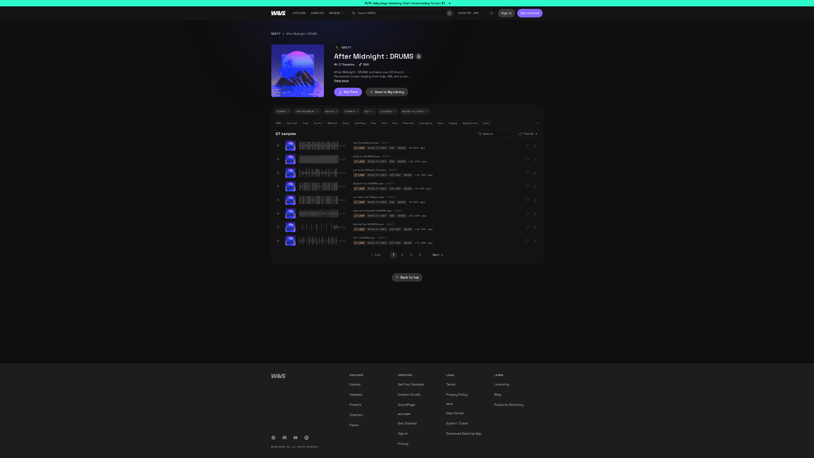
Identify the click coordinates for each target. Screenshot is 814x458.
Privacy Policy (457, 395)
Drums (318, 123)
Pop (373, 123)
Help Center (455, 413)
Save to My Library (389, 92)
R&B (366, 64)
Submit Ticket (457, 423)
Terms (450, 384)
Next (436, 255)
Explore (299, 13)
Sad (394, 123)
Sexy (346, 123)
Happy (453, 123)
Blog (497, 395)
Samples (317, 13)
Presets (355, 405)
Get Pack (351, 92)
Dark (486, 123)
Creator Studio (409, 395)
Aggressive (470, 123)
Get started (530, 13)
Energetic (425, 123)
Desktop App (469, 13)
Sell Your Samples (411, 384)
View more (341, 80)
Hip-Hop (292, 123)
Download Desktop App (464, 434)
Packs (354, 425)
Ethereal (408, 123)
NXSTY (275, 34)
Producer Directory (508, 405)
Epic (440, 123)
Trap (305, 123)
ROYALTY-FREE (377, 147)
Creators (356, 415)
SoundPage (406, 405)
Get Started (407, 423)
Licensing (501, 384)
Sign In (403, 434)
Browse (334, 13)
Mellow (332, 123)
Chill (384, 123)
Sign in (506, 13)
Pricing (403, 444)
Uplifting (360, 123)
